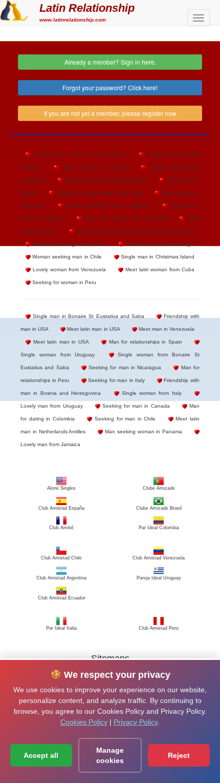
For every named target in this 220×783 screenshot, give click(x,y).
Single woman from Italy (150, 393)
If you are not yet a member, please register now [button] (110, 113)
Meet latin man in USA (92, 329)
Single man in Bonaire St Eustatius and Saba (87, 316)
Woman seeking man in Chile (66, 256)
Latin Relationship (87, 8)
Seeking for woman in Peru (63, 282)
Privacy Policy (136, 722)
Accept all (41, 755)
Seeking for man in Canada (135, 406)
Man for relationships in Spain (144, 342)
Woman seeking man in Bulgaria (106, 205)
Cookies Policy (83, 722)
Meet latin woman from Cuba (158, 269)
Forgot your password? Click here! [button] (110, 87)
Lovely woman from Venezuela (68, 269)
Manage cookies (110, 755)
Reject (179, 755)
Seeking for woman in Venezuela (77, 154)
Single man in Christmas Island (156, 256)
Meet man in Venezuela (165, 329)
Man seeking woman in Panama (142, 431)
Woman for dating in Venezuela (69, 244)
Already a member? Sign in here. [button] (110, 61)
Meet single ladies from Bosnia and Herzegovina (134, 231)
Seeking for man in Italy (115, 380)
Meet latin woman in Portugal (159, 244)
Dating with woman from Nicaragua (105, 180)
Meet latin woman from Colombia (124, 218)
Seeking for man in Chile (124, 418)
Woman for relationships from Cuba (98, 192)
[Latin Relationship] (14, 9)
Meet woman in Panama (93, 167)
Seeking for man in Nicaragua (123, 367)
